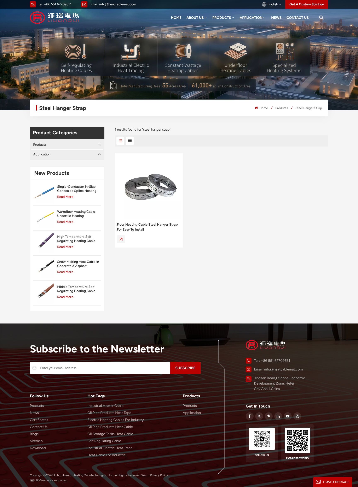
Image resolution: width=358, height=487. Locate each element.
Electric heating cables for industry (115, 420)
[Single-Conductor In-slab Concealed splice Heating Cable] (43, 193)
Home (176, 18)
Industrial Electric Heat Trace (109, 448)
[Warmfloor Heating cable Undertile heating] (43, 218)
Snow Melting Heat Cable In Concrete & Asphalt (78, 264)
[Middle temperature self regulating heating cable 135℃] (43, 293)
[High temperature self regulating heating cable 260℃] (43, 243)
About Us (195, 18)
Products (221, 18)
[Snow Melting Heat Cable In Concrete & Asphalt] (43, 268)
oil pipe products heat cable (110, 427)
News (276, 18)
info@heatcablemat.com (117, 4)
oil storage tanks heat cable (110, 434)
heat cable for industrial (106, 455)
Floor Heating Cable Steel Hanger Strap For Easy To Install (147, 226)
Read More (65, 197)
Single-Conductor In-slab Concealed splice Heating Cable (76, 189)
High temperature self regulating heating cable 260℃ (76, 239)
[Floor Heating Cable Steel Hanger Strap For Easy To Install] (149, 187)
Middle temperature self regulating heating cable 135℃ (76, 289)
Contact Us (298, 18)
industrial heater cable (105, 406)
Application (251, 18)
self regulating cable (104, 441)
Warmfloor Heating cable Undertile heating (76, 214)
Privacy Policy (159, 475)
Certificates (39, 420)
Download (38, 448)
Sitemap (36, 441)
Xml (143, 475)
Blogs (34, 434)
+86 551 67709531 (58, 4)
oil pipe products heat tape (109, 413)
